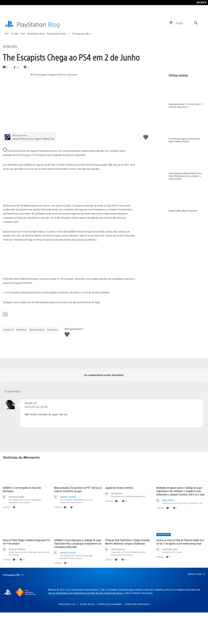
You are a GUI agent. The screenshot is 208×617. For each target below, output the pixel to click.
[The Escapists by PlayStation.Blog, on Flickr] (69, 187)
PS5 (7, 33)
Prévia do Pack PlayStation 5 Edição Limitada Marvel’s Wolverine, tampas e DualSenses (127, 541)
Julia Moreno (117, 493)
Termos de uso (87, 604)
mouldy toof (8, 329)
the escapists (52, 329)
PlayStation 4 (21, 329)
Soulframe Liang (170, 549)
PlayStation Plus (36, 33)
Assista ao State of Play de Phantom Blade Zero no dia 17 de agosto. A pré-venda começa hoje (180, 541)
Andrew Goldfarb (17, 549)
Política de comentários (137, 604)
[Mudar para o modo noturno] (171, 23)
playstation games (36, 329)
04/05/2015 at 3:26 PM (36, 406)
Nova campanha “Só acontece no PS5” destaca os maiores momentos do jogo (78, 489)
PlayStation (38, 24)
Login (179, 23)
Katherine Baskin (17, 496)
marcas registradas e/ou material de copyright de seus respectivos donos (85, 593)
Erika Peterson (118, 549)
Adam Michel (168, 500)
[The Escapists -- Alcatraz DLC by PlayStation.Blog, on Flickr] (91, 268)
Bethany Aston (19, 135)
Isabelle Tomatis (68, 496)
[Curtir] (14, 507)
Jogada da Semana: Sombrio (119, 487)
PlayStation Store (56, 33)
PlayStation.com (67, 604)
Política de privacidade (109, 604)
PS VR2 (15, 33)
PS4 (23, 33)
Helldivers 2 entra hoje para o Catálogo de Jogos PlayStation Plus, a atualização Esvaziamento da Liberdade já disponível (77, 543)
